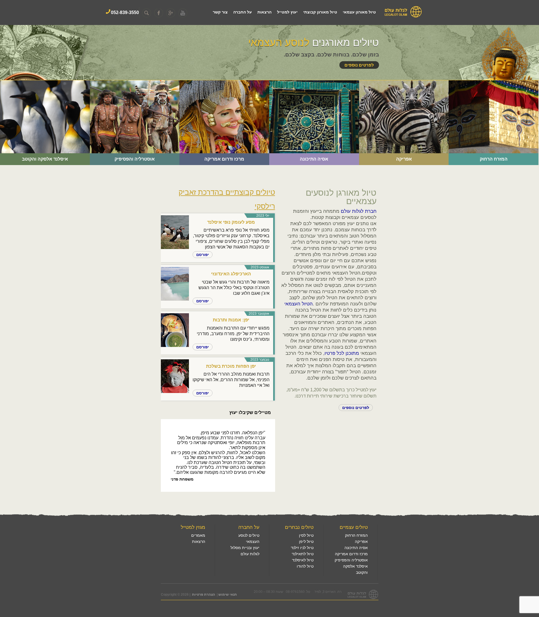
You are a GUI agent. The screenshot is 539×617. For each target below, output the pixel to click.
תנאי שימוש (227, 595)
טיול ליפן (306, 541)
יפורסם (202, 254)
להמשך (73, 129)
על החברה (242, 12)
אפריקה (435, 94)
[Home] (403, 17)
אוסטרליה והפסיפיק (153, 94)
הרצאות (264, 12)
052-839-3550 (125, 12)
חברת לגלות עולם (358, 211)
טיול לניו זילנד (302, 547)
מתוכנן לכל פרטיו (342, 353)
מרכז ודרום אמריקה (243, 94)
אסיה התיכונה (339, 94)
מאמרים (198, 535)
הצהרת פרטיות (203, 595)
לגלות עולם (250, 554)
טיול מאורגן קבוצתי (320, 12)
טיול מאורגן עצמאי (359, 12)
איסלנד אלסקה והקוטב (60, 94)
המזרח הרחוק (519, 94)
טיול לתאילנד (303, 554)
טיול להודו (305, 566)
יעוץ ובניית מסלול (244, 547)
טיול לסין (306, 535)
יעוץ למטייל (287, 12)
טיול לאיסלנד (303, 560)
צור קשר (220, 12)
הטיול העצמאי (298, 304)
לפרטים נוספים (359, 65)
